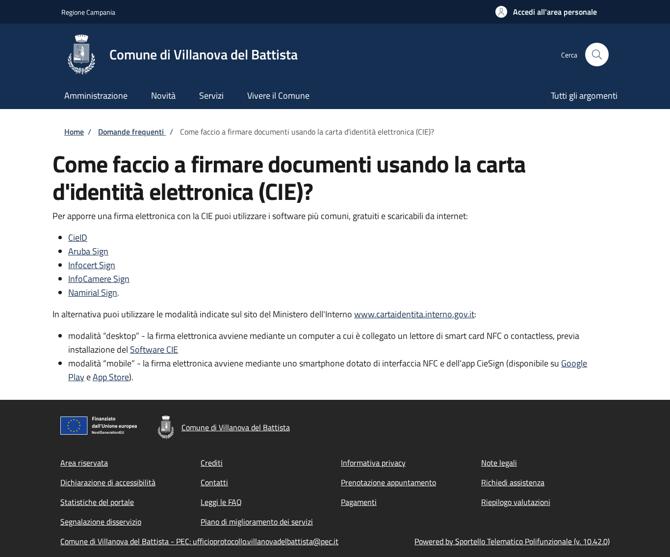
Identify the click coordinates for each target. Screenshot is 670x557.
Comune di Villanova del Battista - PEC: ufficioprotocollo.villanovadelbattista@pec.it (199, 541)
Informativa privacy (373, 463)
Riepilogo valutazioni (515, 502)
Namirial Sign (92, 292)
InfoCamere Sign (98, 278)
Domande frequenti (132, 132)
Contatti (214, 482)
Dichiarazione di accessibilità (107, 482)
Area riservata (84, 463)
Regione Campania (88, 12)
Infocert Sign (91, 265)
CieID (77, 237)
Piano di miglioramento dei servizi (257, 522)
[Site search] (597, 54)
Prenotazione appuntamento (388, 482)
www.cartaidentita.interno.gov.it (414, 314)
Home (74, 132)
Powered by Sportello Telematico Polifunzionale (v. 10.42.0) (512, 541)
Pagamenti (359, 502)
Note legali (499, 463)
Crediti (212, 463)
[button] (546, 12)
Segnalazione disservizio (100, 522)
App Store (111, 377)
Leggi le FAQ (221, 502)
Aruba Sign (88, 251)
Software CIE (154, 349)
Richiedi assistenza (512, 482)
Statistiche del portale (97, 502)
